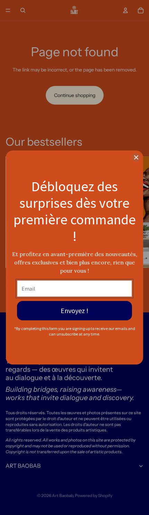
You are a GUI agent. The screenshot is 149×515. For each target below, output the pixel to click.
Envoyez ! (74, 310)
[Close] (136, 157)
